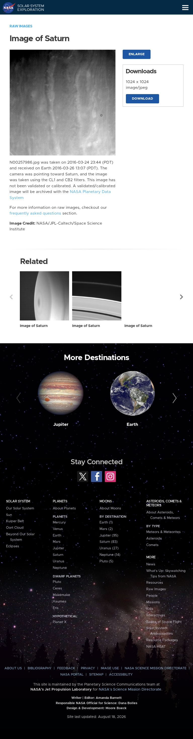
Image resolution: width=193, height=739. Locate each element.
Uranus (58, 561)
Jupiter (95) (109, 535)
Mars (57, 542)
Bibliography (40, 668)
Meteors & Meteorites (163, 532)
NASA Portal (71, 674)
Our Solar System (20, 508)
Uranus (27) (109, 548)
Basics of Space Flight (164, 622)
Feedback (66, 668)
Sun (9, 515)
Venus (58, 529)
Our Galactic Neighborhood (27, 19)
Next (182, 297)
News (150, 564)
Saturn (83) (109, 542)
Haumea (59, 601)
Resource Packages (162, 640)
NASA (6, 7)
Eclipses (12, 546)
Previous (11, 297)
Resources (154, 582)
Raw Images (21, 26)
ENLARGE (136, 54)
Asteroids (154, 538)
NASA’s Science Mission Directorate (130, 689)
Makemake (61, 595)
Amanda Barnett (109, 698)
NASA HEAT (156, 646)
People (152, 595)
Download (142, 98)
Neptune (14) (110, 555)
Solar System (18, 501)
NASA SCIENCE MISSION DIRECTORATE (155, 668)
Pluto (57, 582)
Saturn (58, 555)
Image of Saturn (34, 326)
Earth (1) (106, 522)
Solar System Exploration (27, 7)
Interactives (155, 615)
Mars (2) (106, 529)
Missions (153, 602)
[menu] (185, 7)
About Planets (64, 508)
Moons (106, 501)
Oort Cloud (15, 527)
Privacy (88, 668)
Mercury (59, 522)
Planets (60, 501)
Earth (132, 424)
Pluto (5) (106, 561)
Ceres (57, 588)
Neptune (60, 568)
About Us (13, 668)
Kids (149, 609)
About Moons (110, 508)
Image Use (110, 668)
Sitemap (96, 674)
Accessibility (121, 674)
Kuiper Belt (15, 521)
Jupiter (60, 424)
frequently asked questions (35, 213)
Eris (56, 608)
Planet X (59, 622)
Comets (152, 545)
